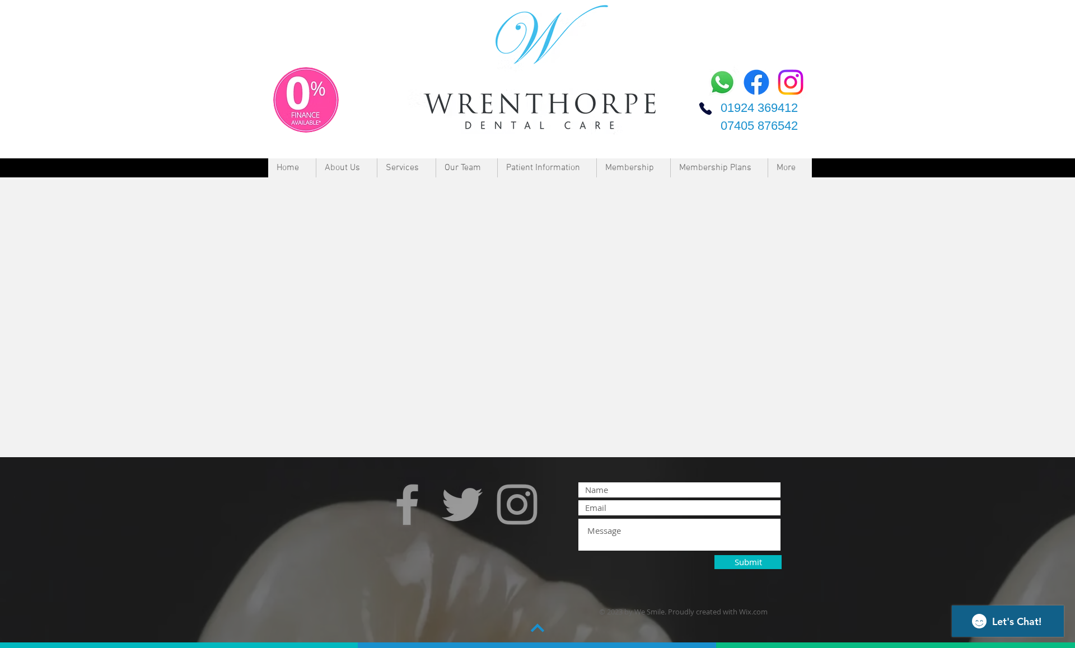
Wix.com (753, 612)
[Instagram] (790, 82)
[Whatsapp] (722, 82)
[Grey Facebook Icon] (407, 504)
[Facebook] (756, 82)
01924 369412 (759, 108)
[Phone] (705, 108)
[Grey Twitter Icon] (462, 504)
